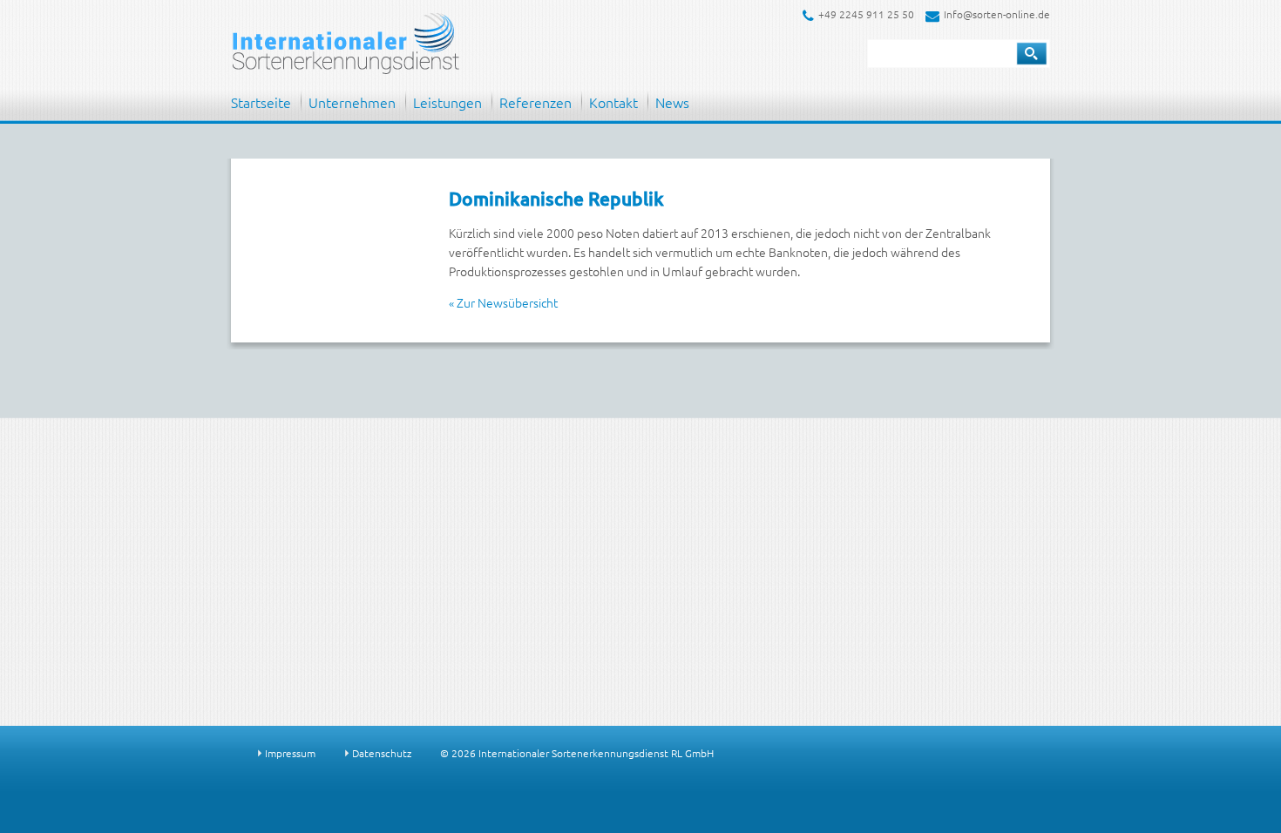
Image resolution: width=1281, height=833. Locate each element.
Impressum (288, 753)
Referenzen (535, 102)
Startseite (261, 102)
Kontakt (613, 102)
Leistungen (447, 102)
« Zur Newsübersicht (503, 302)
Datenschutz (380, 753)
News (672, 102)
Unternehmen (352, 102)
